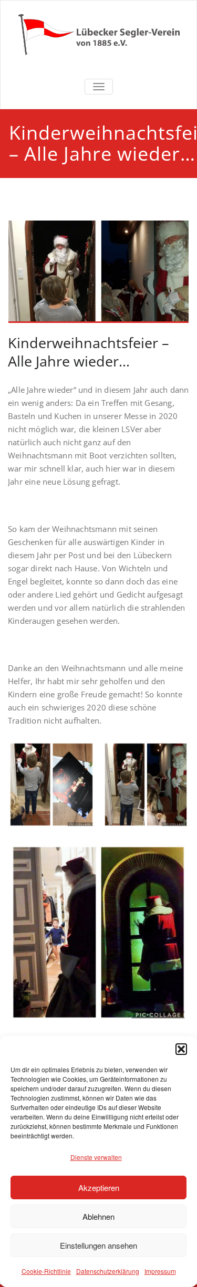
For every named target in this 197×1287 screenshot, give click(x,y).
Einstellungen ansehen (98, 1245)
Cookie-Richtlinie (46, 1271)
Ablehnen (98, 1216)
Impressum (160, 1271)
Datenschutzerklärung (107, 1271)
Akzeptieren (98, 1187)
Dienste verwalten (96, 1157)
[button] (181, 1049)
